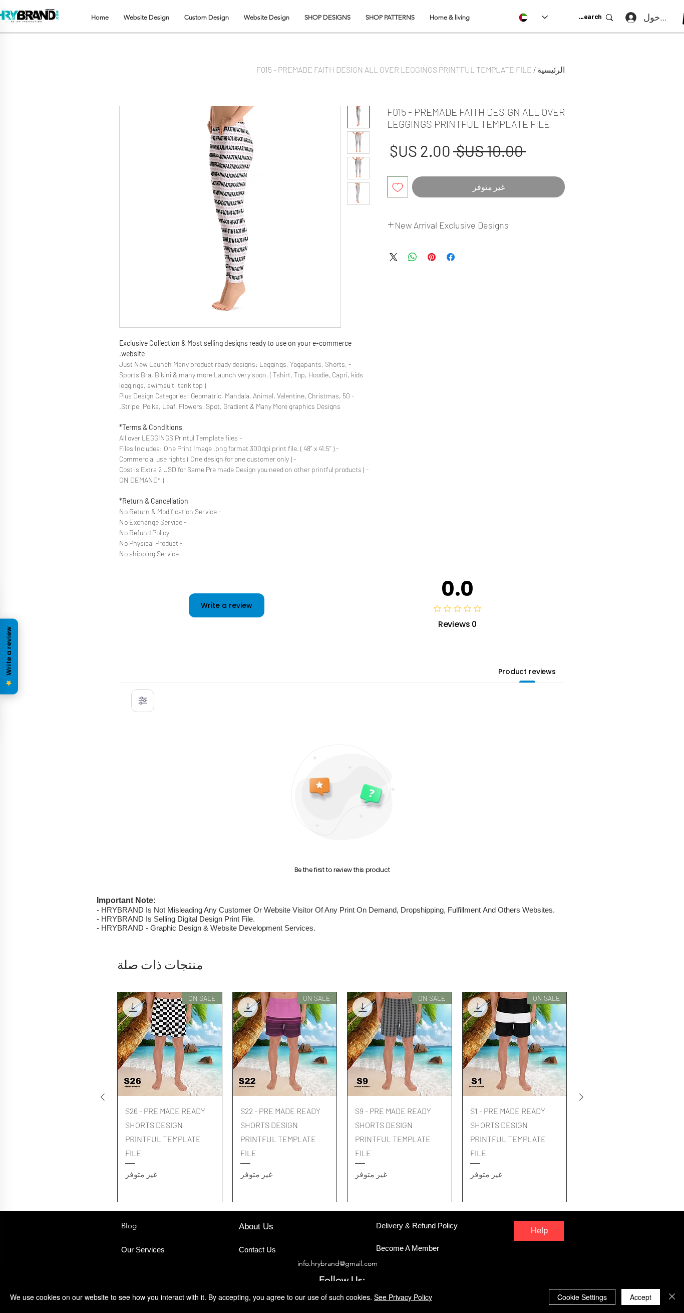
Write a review (226, 605)
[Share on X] (394, 257)
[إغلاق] (672, 1297)
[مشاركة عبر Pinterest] (432, 257)
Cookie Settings (582, 1297)
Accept (640, 1297)
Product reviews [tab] (527, 672)
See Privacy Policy (403, 1297)
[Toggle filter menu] (142, 700)
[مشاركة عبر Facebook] (451, 257)
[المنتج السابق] (581, 1097)
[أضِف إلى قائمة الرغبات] (397, 186)
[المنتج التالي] (103, 1097)
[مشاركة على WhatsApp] (413, 257)
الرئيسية (551, 69)
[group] (342, 1097)
